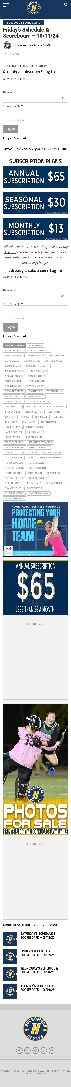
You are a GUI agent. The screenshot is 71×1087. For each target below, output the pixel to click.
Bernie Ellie (12, 361)
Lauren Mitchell (37, 432)
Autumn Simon (36, 355)
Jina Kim (25, 417)
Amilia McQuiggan (15, 350)
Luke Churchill (33, 437)
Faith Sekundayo (34, 396)
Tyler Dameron (14, 493)
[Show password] (62, 98)
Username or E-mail (15, 78)
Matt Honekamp (14, 447)
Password (9, 92)
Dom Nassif (35, 391)
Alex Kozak (35, 345)
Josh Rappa (28, 422)
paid (30, 457)
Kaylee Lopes (12, 427)
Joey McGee (41, 417)
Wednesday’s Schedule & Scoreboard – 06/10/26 (39, 970)
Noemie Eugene (14, 457)
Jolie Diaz (58, 417)
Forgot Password (14, 138)
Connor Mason (14, 376)
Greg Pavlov (33, 406)
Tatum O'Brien (54, 483)
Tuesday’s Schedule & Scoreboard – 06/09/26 (37, 988)
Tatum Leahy (33, 483)
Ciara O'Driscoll (15, 371)
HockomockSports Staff (33, 45)
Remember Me (16, 120)
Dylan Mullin (54, 391)
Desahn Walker (14, 391)
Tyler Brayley (35, 488)
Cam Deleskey (13, 366)
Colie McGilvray (39, 371)
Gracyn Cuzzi (12, 406)
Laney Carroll (13, 432)
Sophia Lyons (13, 483)
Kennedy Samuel (35, 427)
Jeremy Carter (34, 412)
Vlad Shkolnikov (38, 493)
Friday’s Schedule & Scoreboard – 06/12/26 (37, 953)
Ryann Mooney (13, 473)
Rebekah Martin (14, 468)
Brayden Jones (53, 361)
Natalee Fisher (52, 452)
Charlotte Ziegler (37, 366)
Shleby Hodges (14, 478)
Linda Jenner (12, 437)
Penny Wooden (14, 463)
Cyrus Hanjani (37, 381)
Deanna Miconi (35, 386)
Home (63, 148)
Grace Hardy (41, 401)
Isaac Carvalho (55, 406)
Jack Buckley (12, 412)
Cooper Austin (37, 376)
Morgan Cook (30, 452)
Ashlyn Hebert (14, 355)
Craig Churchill (14, 381)
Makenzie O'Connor (40, 442)
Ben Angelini (57, 355)
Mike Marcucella (39, 447)
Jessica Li (10, 417)
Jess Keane (54, 412)
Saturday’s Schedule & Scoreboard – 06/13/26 (37, 935)
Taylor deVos (13, 488)
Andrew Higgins (40, 350)
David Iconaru (13, 386)
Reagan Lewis (36, 463)
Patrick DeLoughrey (50, 457)
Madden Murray (14, 442)
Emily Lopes (12, 396)
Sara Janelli (34, 473)
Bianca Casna (32, 361)
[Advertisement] (35, 661)
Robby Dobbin (37, 468)
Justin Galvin (48, 422)
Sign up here (49, 148)
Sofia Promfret (37, 478)
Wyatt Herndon (14, 498)
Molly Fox (11, 452)
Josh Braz (11, 422)
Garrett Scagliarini (17, 401)
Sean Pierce (54, 473)
